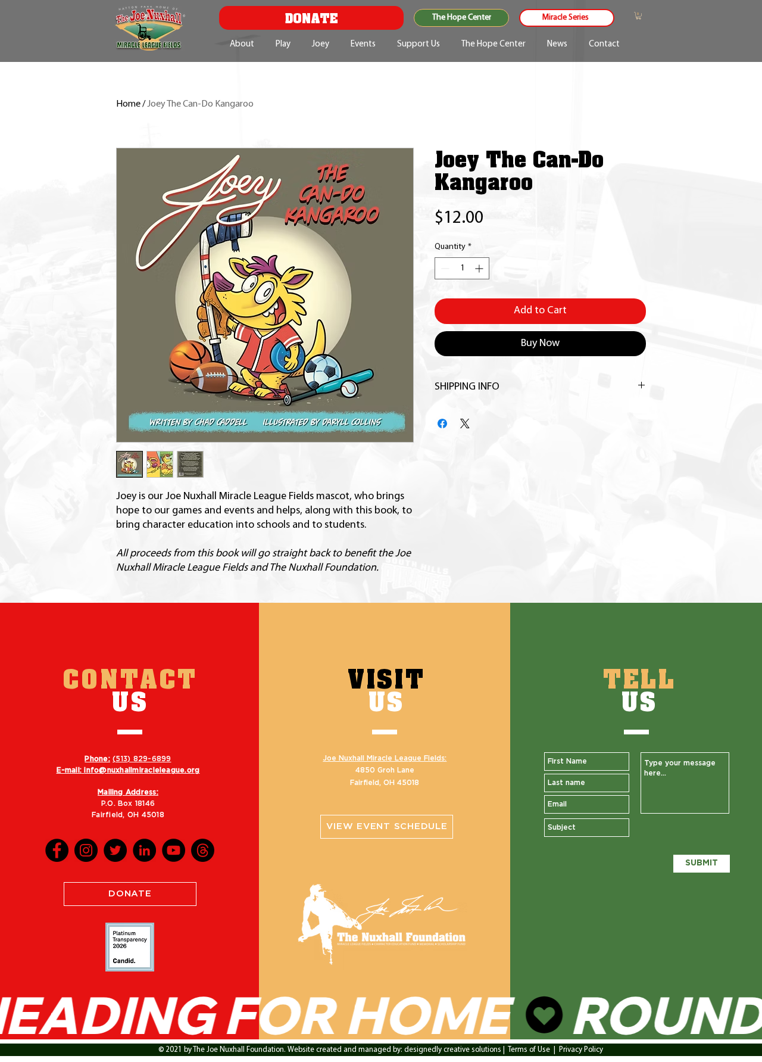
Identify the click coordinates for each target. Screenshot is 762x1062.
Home (128, 104)
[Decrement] (443, 268)
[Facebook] (56, 850)
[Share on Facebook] (442, 423)
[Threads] (202, 850)
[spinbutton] (462, 268)
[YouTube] (173, 850)
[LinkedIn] (144, 850)
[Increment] (480, 268)
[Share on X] (465, 423)
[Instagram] (86, 850)
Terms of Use (529, 1050)
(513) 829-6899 (142, 758)
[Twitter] (115, 850)
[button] (638, 16)
